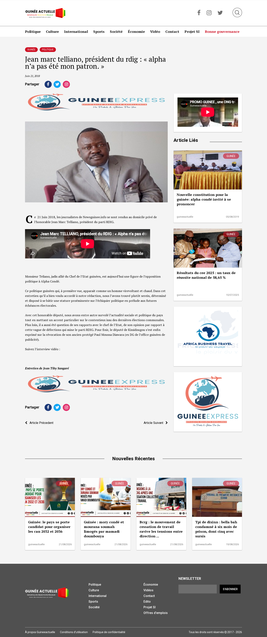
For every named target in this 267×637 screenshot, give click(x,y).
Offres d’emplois (155, 613)
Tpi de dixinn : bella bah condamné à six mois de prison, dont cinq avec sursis (216, 529)
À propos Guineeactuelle (40, 632)
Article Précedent (40, 423)
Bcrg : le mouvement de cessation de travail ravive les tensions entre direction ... (161, 529)
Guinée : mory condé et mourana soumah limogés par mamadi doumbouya (104, 529)
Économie (136, 31)
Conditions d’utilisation (74, 632)
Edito (147, 601)
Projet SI (192, 31)
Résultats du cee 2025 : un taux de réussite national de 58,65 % (206, 275)
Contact (172, 31)
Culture (52, 31)
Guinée (31, 49)
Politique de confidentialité (109, 632)
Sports (99, 31)
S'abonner (230, 589)
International (76, 31)
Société (116, 31)
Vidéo (155, 31)
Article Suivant (155, 423)
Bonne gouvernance (222, 31)
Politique (33, 31)
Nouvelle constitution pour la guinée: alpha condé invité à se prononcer (204, 199)
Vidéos (148, 590)
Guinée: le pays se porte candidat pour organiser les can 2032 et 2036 (49, 527)
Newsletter (189, 578)
